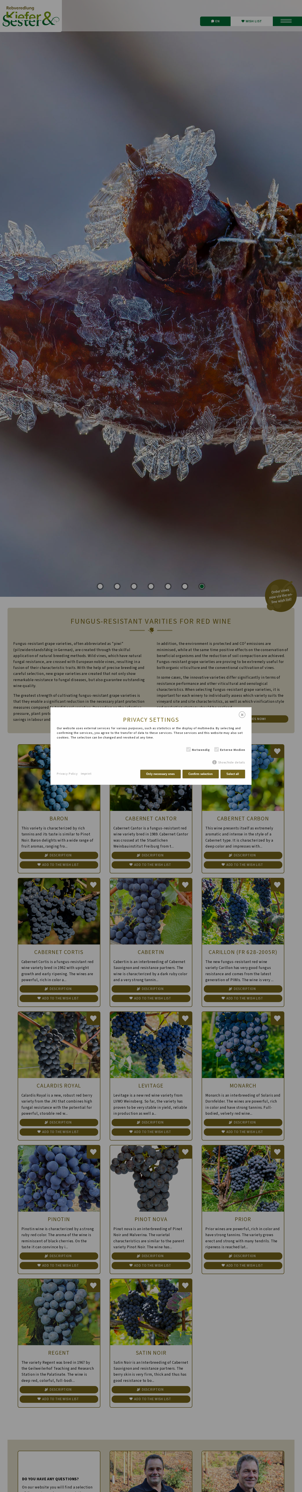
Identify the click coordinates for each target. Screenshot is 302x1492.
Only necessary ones (160, 774)
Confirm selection (200, 774)
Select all (232, 774)
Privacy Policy (67, 774)
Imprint (86, 774)
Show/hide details (231, 762)
